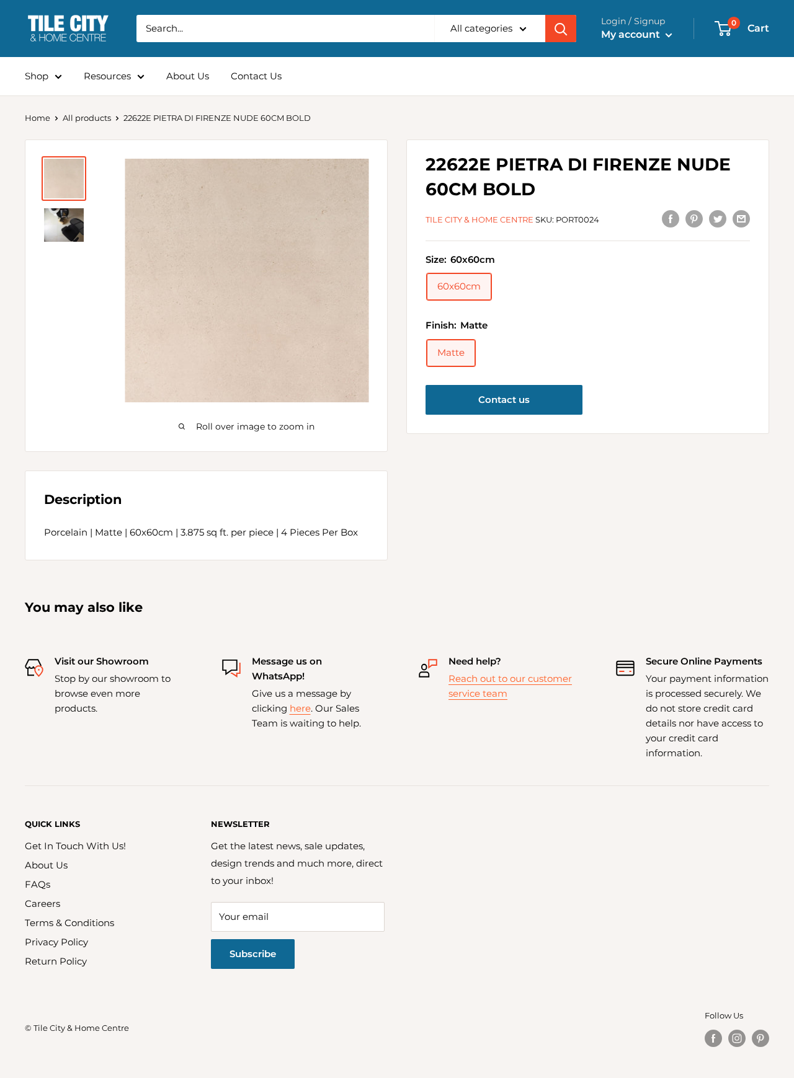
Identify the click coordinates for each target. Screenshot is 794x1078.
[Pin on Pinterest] (694, 219)
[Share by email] (741, 219)
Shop (36, 76)
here (300, 708)
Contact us (504, 399)
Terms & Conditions (69, 923)
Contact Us (256, 76)
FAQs (37, 884)
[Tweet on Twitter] (717, 219)
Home (37, 118)
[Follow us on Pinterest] (760, 1038)
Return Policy (56, 961)
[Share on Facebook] (670, 219)
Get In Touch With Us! (75, 846)
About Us (187, 76)
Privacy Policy (56, 942)
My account (631, 34)
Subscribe (253, 954)
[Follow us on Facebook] (713, 1038)
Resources (107, 76)
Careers (42, 903)
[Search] (560, 28)
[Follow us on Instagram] (737, 1038)
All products (87, 118)
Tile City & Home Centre (479, 219)
